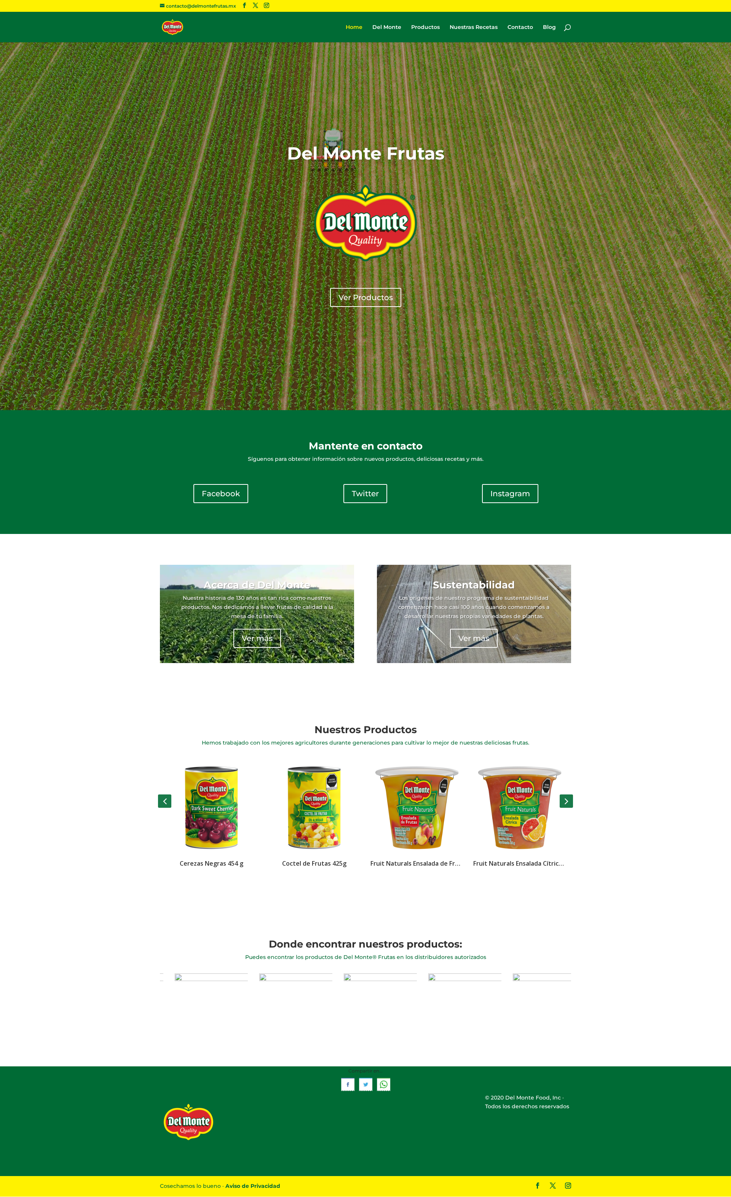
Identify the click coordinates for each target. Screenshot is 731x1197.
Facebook (221, 493)
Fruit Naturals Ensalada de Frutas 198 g (314, 863)
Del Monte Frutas (365, 153)
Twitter (365, 493)
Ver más (257, 638)
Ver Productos (365, 297)
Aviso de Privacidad (252, 1186)
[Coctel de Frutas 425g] (211, 807)
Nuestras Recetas (474, 27)
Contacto (520, 27)
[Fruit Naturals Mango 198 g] (519, 807)
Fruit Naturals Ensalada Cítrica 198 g (416, 863)
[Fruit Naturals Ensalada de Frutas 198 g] (314, 807)
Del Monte (386, 27)
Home (354, 27)
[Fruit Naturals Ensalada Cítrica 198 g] (417, 807)
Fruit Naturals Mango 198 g (520, 863)
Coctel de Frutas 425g (211, 863)
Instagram (510, 493)
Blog (549, 27)
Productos (425, 27)
